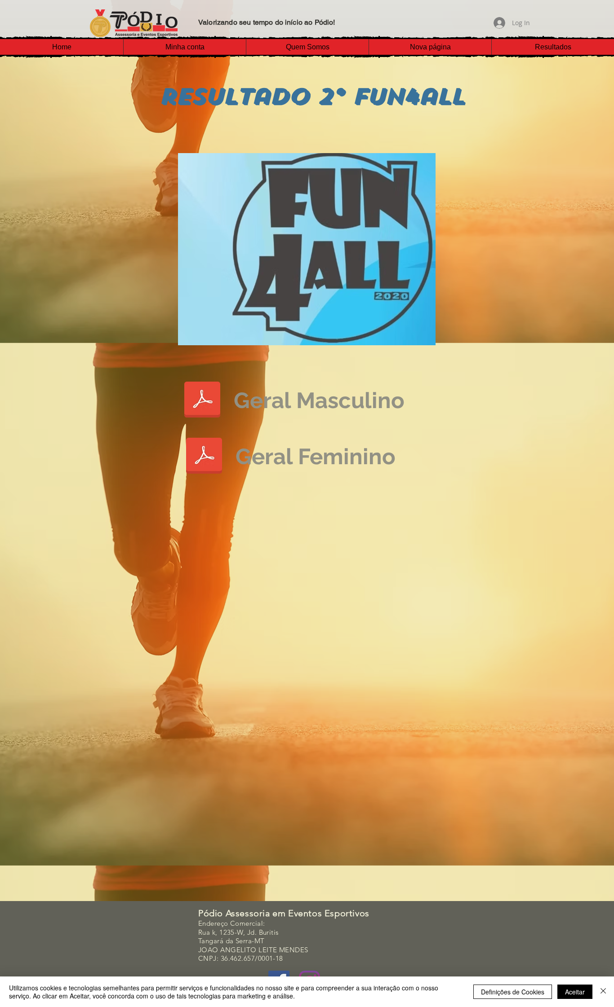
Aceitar (575, 991)
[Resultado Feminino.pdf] (204, 456)
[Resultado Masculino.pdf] (202, 400)
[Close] (603, 992)
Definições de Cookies (512, 991)
